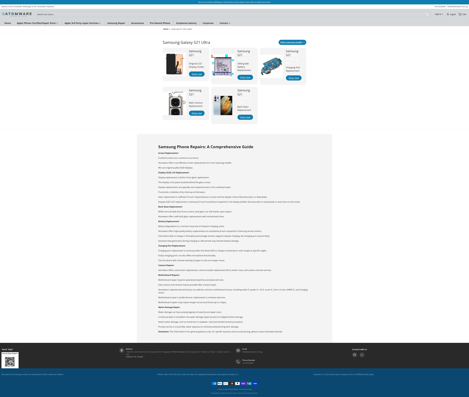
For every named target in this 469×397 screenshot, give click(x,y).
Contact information (251, 393)
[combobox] (233, 14)
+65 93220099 (440, 6)
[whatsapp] (362, 354)
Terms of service (238, 393)
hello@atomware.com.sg (458, 6)
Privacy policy (215, 393)
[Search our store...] (427, 14)
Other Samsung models (291, 42)
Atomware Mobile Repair (230, 389)
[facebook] (354, 354)
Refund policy (226, 393)
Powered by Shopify (245, 389)
